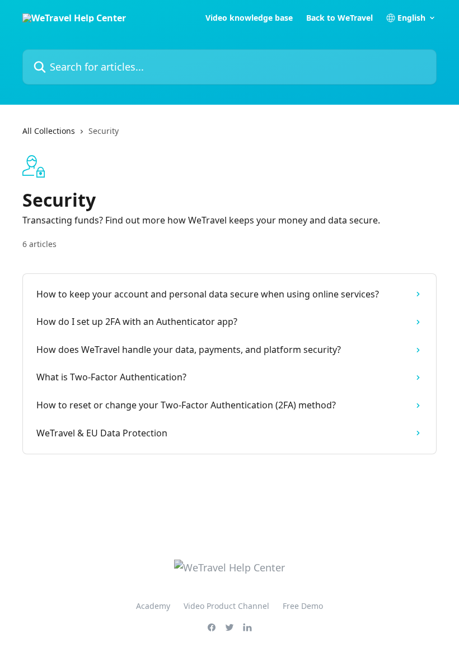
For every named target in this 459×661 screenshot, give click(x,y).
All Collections (48, 130)
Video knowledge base (249, 18)
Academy (153, 606)
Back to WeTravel (339, 18)
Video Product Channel (226, 606)
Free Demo (303, 606)
